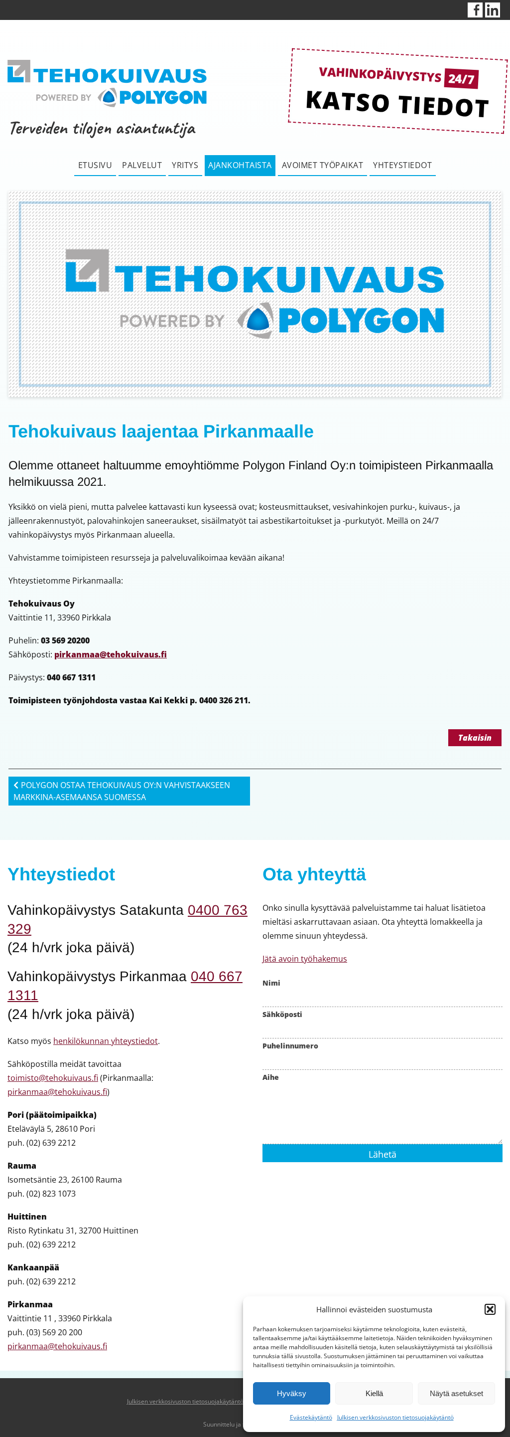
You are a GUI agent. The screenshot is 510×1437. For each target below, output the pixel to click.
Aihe (270, 1077)
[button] (490, 1309)
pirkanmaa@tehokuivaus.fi (110, 654)
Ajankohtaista (240, 165)
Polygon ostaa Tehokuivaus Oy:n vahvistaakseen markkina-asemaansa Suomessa (121, 791)
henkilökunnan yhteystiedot (105, 1040)
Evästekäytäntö (311, 1417)
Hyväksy (291, 1393)
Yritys (185, 165)
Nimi (271, 983)
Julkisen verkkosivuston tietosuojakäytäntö (395, 1417)
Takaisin (475, 737)
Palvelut (142, 165)
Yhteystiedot (402, 165)
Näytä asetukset (456, 1393)
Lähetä (382, 1154)
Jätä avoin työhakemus (304, 958)
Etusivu (95, 165)
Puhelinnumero (290, 1045)
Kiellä (374, 1393)
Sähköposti (282, 1014)
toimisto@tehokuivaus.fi (52, 1077)
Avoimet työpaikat (323, 165)
